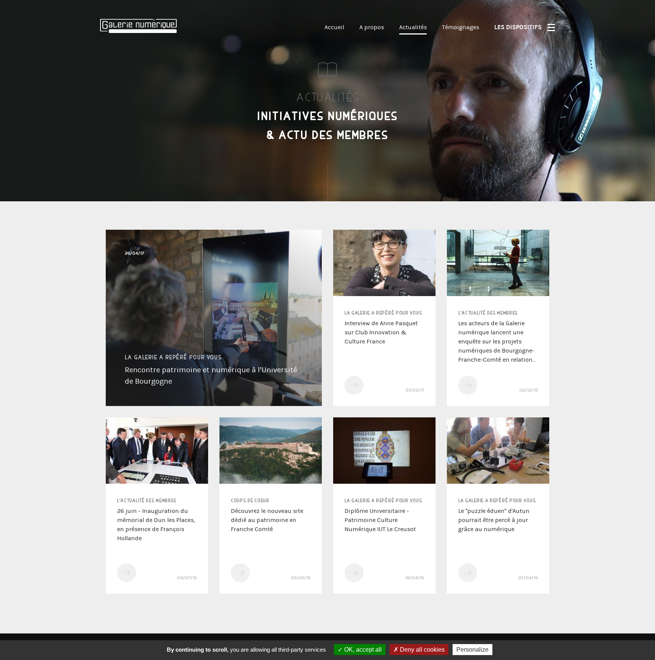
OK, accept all (362, 649)
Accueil (334, 27)
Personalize (472, 649)
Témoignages (460, 27)
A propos (371, 27)
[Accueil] (141, 54)
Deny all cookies (421, 649)
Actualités (413, 27)
